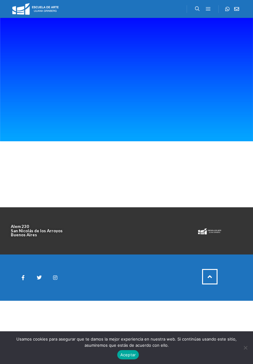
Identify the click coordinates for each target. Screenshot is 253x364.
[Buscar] (197, 9)
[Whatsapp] (227, 9)
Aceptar (128, 354)
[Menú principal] (208, 9)
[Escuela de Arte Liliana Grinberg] (35, 9)
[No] (245, 348)
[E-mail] (237, 9)
